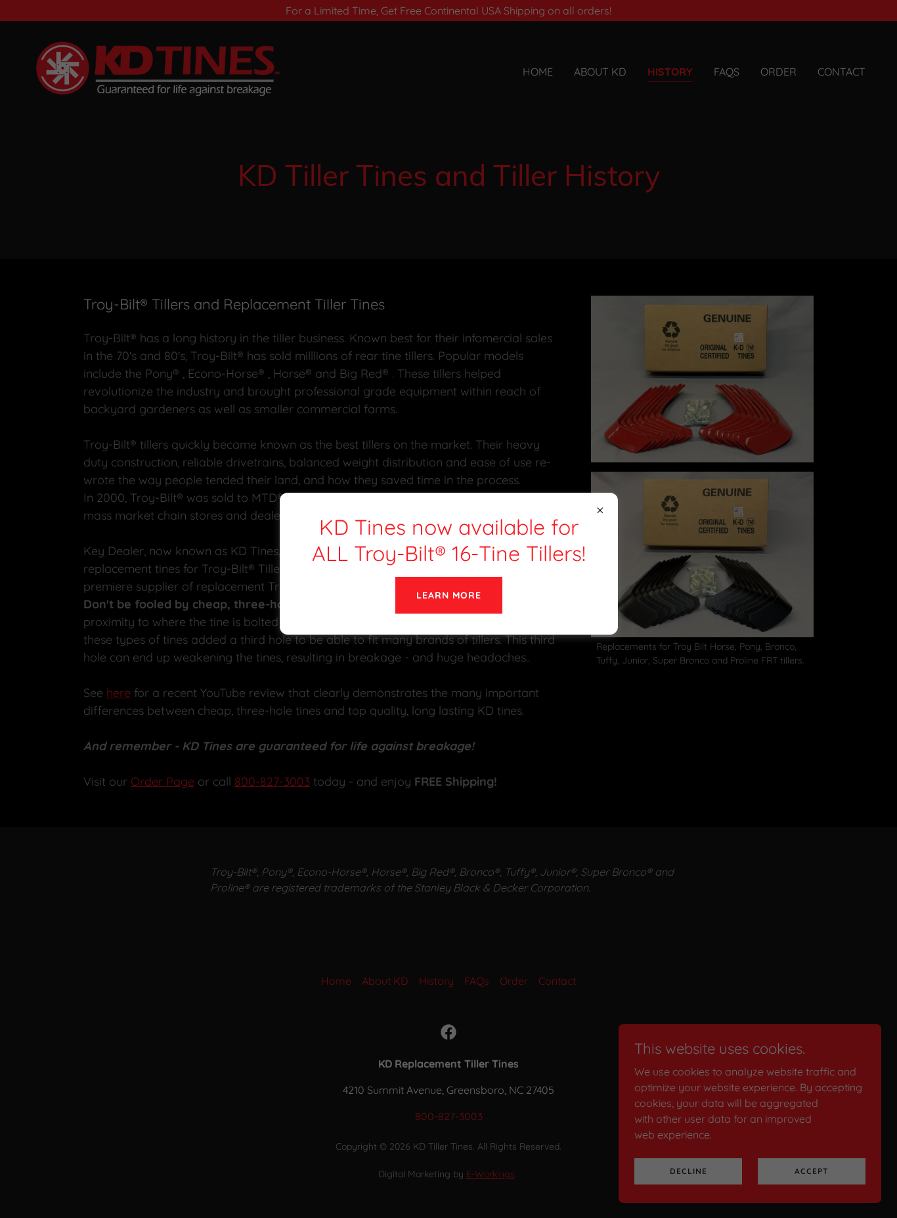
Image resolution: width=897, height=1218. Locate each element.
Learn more (448, 595)
